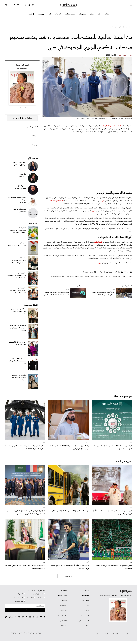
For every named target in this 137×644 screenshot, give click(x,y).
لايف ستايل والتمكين (38, 594)
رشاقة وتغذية (22, 228)
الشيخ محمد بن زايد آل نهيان (74, 276)
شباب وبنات (23, 258)
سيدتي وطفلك (70, 14)
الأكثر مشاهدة (31, 305)
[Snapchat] (29, 5)
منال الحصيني (22, 211)
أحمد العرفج (23, 202)
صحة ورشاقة (82, 14)
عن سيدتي (64, 600)
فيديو (30, 14)
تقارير (87, 611)
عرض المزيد (68, 576)
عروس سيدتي (84, 616)
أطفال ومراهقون (22, 273)
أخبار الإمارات (116, 276)
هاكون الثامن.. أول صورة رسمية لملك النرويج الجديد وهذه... (17, 328)
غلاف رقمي (63, 621)
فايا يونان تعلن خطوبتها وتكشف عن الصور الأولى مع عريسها (17, 377)
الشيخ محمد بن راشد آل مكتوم (94, 276)
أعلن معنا (106, 634)
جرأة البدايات (34, 145)
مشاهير (106, 14)
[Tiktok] (22, 5)
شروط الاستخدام (128, 634)
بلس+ (49, 14)
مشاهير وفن (40, 598)
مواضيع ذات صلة (123, 396)
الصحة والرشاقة (19, 594)
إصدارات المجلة (22, 65)
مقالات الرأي (32, 158)
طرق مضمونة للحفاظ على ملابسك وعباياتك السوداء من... (17, 361)
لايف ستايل (58, 14)
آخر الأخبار (64, 626)
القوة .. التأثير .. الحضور (32, 127)
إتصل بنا (98, 634)
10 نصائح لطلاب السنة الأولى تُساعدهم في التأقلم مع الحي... (17, 261)
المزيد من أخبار (124, 461)
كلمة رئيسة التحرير (24, 118)
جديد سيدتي (32, 223)
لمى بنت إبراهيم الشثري (20, 165)
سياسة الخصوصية (116, 634)
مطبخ (40, 14)
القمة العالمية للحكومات (57, 276)
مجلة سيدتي (63, 590)
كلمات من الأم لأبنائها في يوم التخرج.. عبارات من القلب (18, 291)
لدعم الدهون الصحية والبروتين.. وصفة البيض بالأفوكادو (17, 231)
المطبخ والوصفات (18, 598)
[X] (25, 5)
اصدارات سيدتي (84, 621)
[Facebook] (14, 5)
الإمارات (120, 125)
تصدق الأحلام (34, 136)
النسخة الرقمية (22, 108)
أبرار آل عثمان (22, 176)
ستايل (87, 606)
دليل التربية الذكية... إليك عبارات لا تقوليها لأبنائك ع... (16, 276)
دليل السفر (85, 626)
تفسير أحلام (23, 243)
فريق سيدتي (63, 611)
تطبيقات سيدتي (62, 616)
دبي (103, 200)
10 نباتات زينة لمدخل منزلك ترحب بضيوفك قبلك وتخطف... (17, 311)
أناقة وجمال (30, 598)
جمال (92, 14)
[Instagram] (18, 5)
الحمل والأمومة (19, 601)
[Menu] (131, 5)
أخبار (130, 55)
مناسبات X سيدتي (62, 595)
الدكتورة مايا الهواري (20, 188)
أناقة (99, 14)
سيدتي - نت (122, 55)
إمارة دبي (108, 276)
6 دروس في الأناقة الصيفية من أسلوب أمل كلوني (17, 343)
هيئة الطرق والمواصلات (55, 200)
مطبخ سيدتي (85, 595)
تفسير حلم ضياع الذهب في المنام (17, 245)
